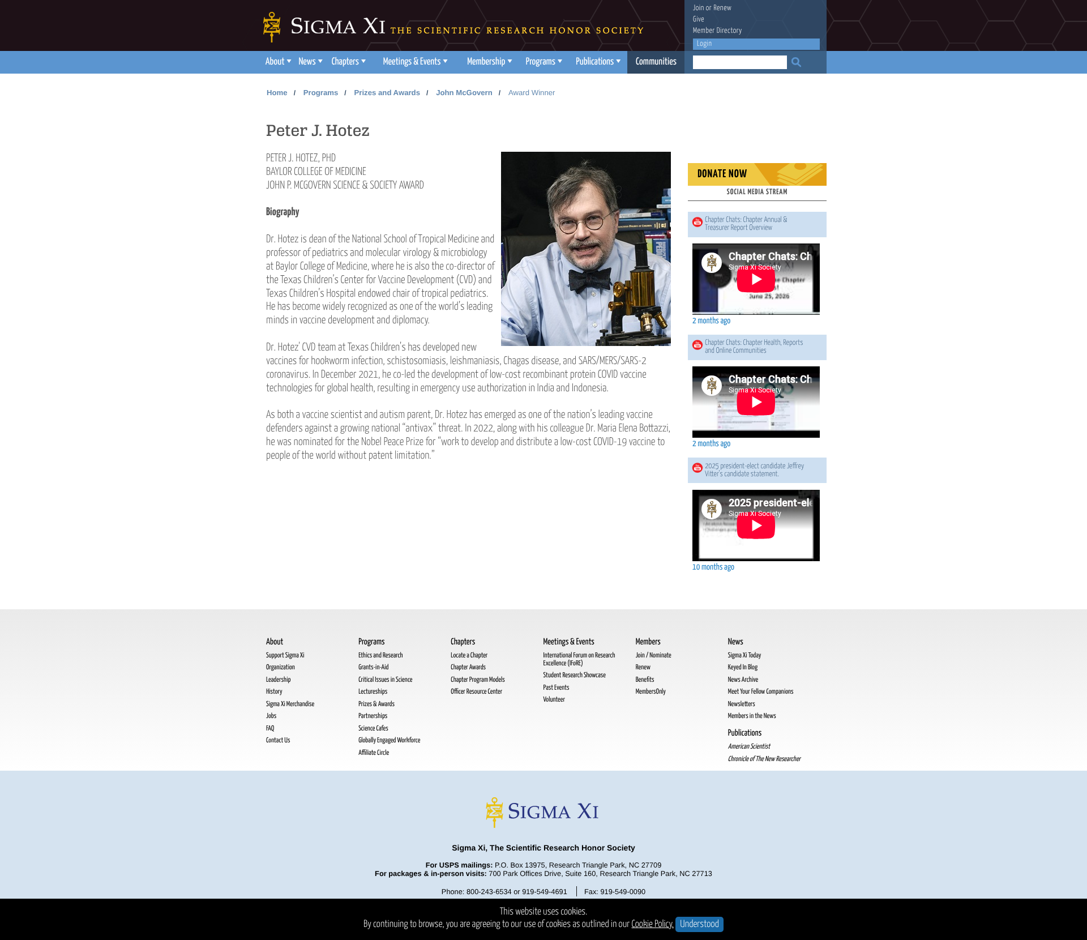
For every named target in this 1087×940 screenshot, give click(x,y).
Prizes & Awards (376, 704)
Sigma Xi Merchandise (290, 704)
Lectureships (372, 691)
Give (698, 19)
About (275, 62)
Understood (699, 924)
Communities (656, 62)
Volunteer (553, 699)
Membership (486, 62)
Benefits (645, 679)
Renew (722, 8)
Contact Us (278, 740)
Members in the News (752, 716)
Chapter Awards (468, 667)
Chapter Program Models (477, 679)
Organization (280, 667)
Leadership (278, 679)
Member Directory (717, 31)
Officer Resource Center (476, 691)
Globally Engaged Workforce (389, 740)
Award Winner (531, 92)
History (274, 691)
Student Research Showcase (574, 675)
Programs (540, 62)
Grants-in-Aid (373, 667)
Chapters (345, 62)
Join (698, 8)
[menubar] (472, 62)
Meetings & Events (412, 62)
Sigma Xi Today (744, 655)
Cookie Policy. (653, 924)
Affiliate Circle (373, 753)
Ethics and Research (380, 655)
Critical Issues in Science (385, 679)
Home (277, 92)
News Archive (743, 679)
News (306, 62)
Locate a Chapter (469, 655)
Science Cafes (373, 728)
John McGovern (464, 92)
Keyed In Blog (743, 667)
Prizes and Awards (387, 92)
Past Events (556, 687)
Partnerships (372, 716)
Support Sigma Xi (285, 655)
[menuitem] (277, 62)
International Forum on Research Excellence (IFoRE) (579, 659)
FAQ (270, 728)
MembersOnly (651, 691)
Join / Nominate (653, 655)
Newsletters (741, 704)
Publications (595, 62)
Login (704, 44)
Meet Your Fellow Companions (761, 691)
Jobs (271, 716)
